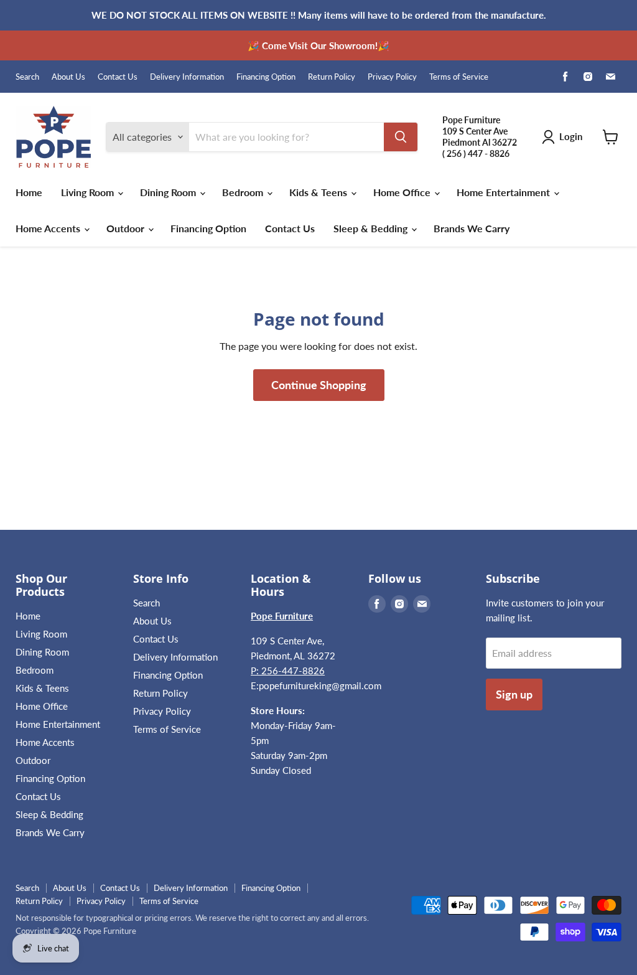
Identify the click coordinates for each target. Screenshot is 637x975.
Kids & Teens (319, 192)
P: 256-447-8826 (288, 670)
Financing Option (265, 77)
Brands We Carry (471, 228)
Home (29, 192)
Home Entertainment (504, 192)
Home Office (403, 192)
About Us (68, 77)
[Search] (400, 137)
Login (570, 136)
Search (27, 77)
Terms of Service (458, 77)
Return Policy (331, 77)
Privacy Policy (392, 77)
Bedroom (244, 192)
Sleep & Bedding (371, 228)
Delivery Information (187, 77)
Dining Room (169, 192)
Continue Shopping (318, 385)
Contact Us (117, 77)
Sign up (514, 694)
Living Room (88, 192)
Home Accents (49, 228)
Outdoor (126, 228)
